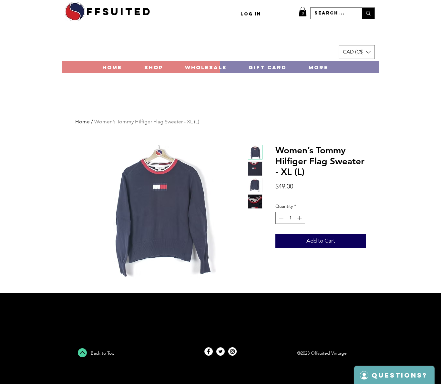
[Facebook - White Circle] (208, 351)
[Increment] (300, 218)
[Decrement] (280, 218)
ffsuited (119, 11)
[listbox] (357, 52)
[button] (303, 11)
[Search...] (368, 13)
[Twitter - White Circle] (220, 351)
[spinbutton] (290, 218)
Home (82, 122)
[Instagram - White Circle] (232, 351)
